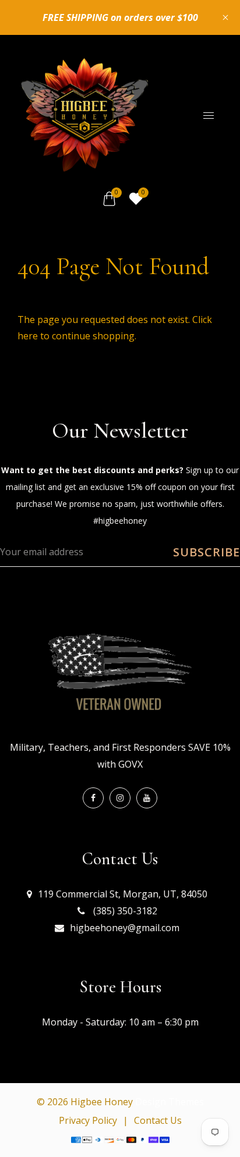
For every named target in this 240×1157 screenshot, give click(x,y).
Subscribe (206, 552)
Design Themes (169, 1101)
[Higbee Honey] (84, 114)
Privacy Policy (88, 1120)
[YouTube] (146, 797)
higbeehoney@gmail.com (124, 927)
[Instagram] (120, 797)
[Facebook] (93, 797)
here (27, 335)
